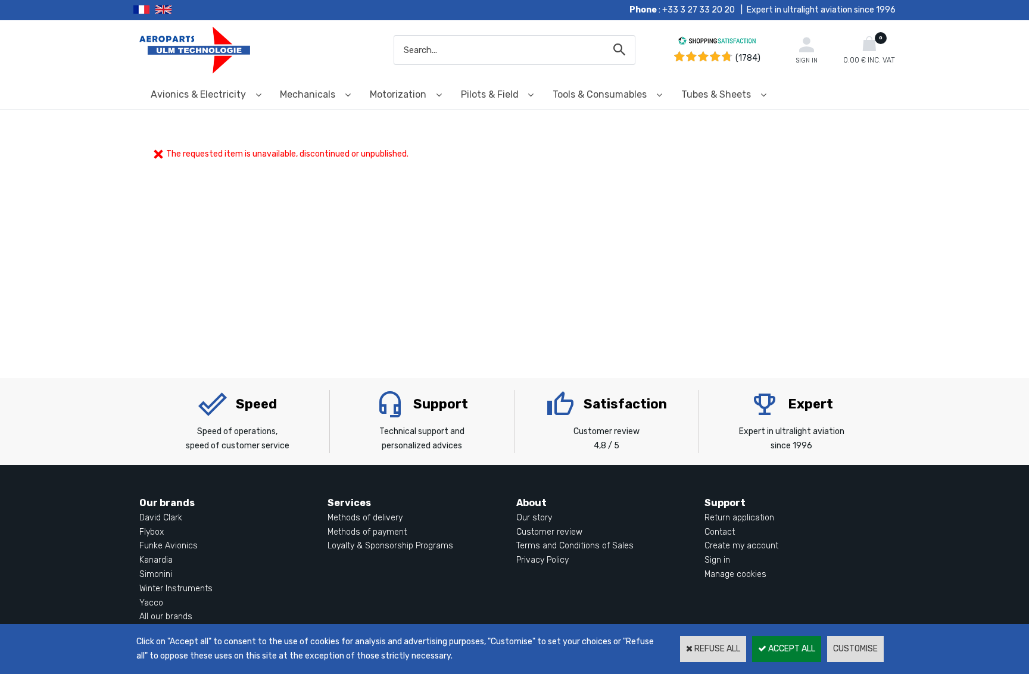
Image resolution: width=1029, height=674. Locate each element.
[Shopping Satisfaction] (717, 43)
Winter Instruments (176, 588)
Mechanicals (307, 94)
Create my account (741, 546)
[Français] (144, 10)
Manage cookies (735, 574)
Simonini (155, 574)
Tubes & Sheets (716, 94)
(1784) (747, 58)
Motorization (398, 94)
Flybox (151, 532)
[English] (178, 10)
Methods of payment (367, 532)
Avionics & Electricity (198, 94)
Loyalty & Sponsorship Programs (390, 546)
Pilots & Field (490, 94)
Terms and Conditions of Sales (575, 546)
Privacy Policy (542, 560)
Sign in (717, 560)
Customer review (549, 532)
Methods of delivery (365, 518)
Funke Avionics (168, 546)
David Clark (160, 518)
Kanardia (156, 560)
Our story (534, 518)
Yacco (151, 603)
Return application (739, 518)
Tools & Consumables (600, 94)
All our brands (165, 616)
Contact (719, 532)
